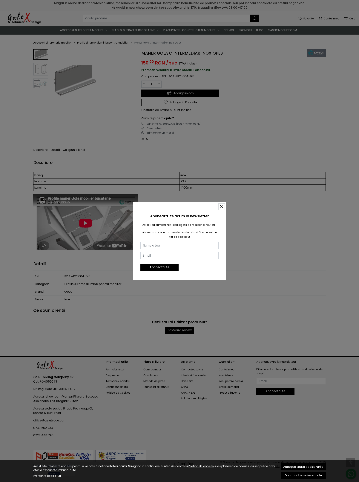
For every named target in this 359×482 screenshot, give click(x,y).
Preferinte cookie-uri (47, 476)
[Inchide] (222, 207)
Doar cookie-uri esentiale (303, 475)
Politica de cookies (201, 466)
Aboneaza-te (159, 267)
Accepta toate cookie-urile (303, 467)
